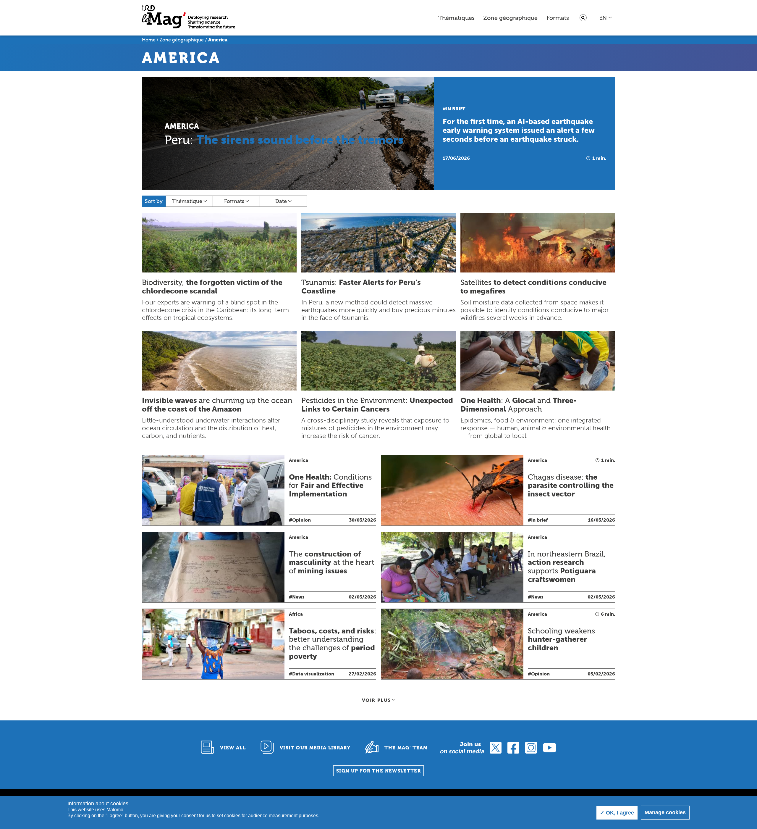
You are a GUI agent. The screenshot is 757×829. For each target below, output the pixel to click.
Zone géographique (510, 17)
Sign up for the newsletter (378, 771)
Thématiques (456, 17)
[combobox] (605, 17)
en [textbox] (603, 17)
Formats (557, 17)
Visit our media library (315, 748)
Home (149, 40)
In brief (455, 109)
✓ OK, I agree (617, 813)
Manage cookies (665, 812)
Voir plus (376, 700)
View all (233, 748)
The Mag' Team (406, 748)
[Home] (188, 18)
